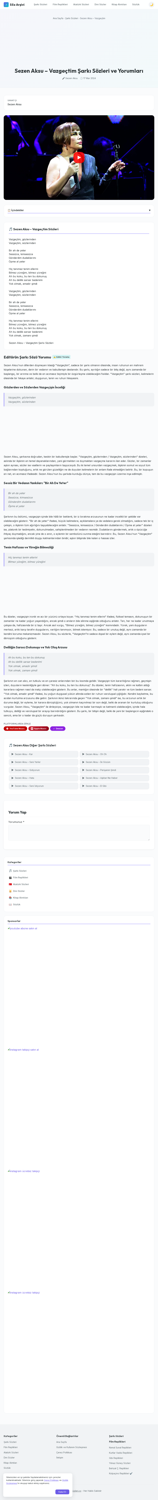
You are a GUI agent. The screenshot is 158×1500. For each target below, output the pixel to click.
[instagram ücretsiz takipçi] (79, 1228)
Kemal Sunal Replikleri (120, 1447)
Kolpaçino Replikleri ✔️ (120, 1473)
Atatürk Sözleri (81, 4)
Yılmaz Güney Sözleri (120, 1463)
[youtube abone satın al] (79, 986)
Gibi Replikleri (116, 1458)
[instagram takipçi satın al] (79, 1107)
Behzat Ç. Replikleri (119, 1468)
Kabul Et (62, 1492)
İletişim (59, 1457)
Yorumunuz (16, 821)
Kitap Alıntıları (119, 4)
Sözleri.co (76, 1491)
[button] (79, 157)
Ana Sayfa (58, 18)
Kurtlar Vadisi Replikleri (120, 1452)
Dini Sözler (100, 4)
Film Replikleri (60, 4)
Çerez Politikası (64, 1452)
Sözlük (135, 4)
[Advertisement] (79, 44)
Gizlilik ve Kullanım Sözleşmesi (71, 1447)
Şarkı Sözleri (40, 4)
